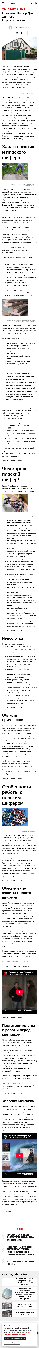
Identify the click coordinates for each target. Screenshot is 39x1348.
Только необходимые (12, 1343)
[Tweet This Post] (17, 33)
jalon (17, 27)
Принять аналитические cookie (15, 1338)
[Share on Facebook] (13, 33)
